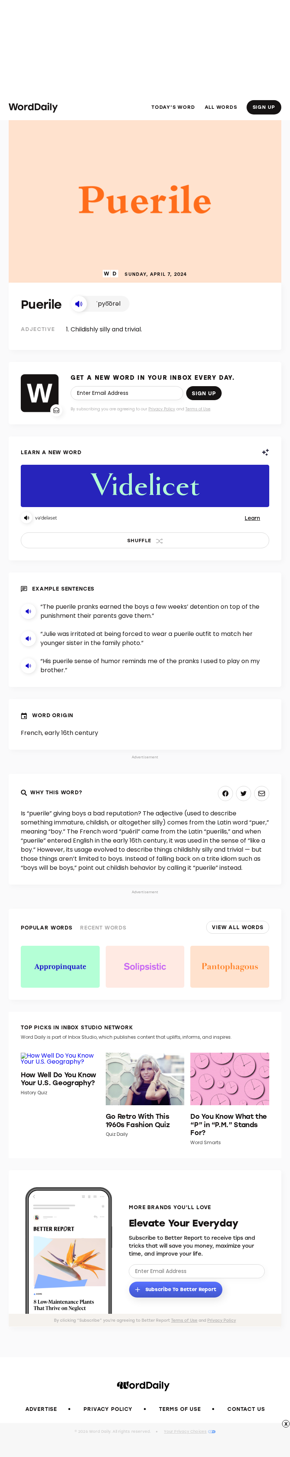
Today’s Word (173, 107)
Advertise (41, 1408)
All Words (221, 107)
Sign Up (264, 107)
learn (252, 517)
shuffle (139, 540)
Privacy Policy (161, 409)
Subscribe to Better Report (180, 1288)
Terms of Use (197, 409)
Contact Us (246, 1408)
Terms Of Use (180, 1408)
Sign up (204, 393)
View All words (238, 927)
